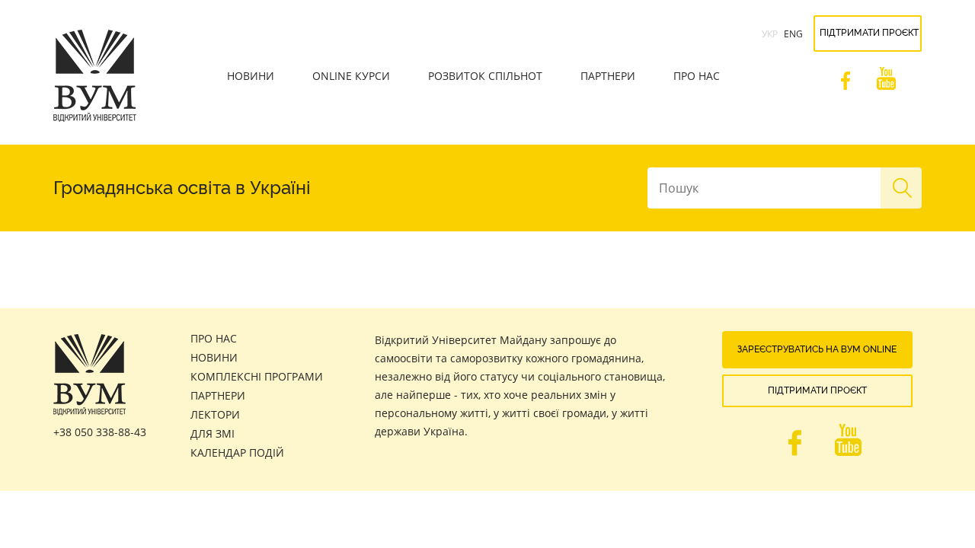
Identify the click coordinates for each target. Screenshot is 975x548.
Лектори (215, 414)
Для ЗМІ (212, 433)
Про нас (696, 75)
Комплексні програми (256, 376)
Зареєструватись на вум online (817, 349)
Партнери (607, 75)
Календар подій (237, 452)
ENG (793, 33)
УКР (770, 33)
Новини (250, 75)
